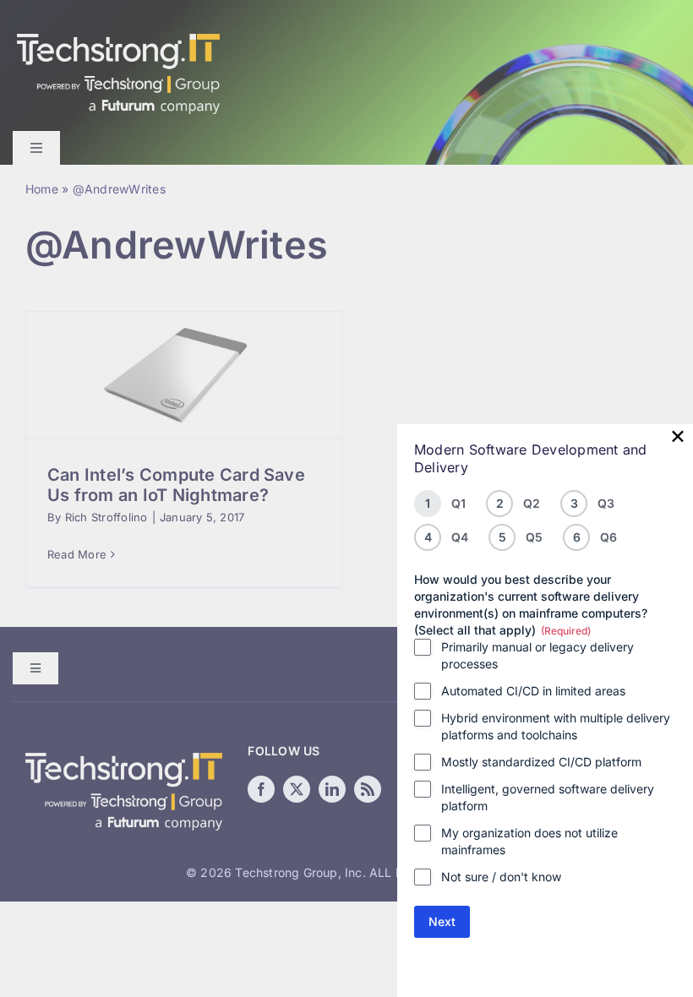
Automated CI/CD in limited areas (533, 691)
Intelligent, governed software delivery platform (547, 797)
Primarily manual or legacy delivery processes (537, 655)
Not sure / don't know (501, 876)
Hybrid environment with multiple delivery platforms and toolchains (555, 726)
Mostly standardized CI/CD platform (541, 762)
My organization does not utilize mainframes (529, 841)
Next (442, 921)
